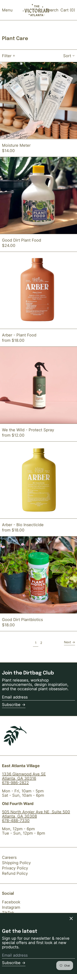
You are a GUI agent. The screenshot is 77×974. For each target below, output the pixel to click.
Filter (6, 55)
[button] (51, 10)
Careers (9, 857)
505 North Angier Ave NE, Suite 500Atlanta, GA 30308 (36, 814)
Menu (7, 10)
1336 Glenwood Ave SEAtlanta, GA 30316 (24, 776)
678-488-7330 (16, 820)
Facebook (11, 902)
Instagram (11, 907)
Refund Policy (15, 873)
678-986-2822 (15, 782)
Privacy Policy (15, 868)
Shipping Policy (16, 862)
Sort (67, 55)
